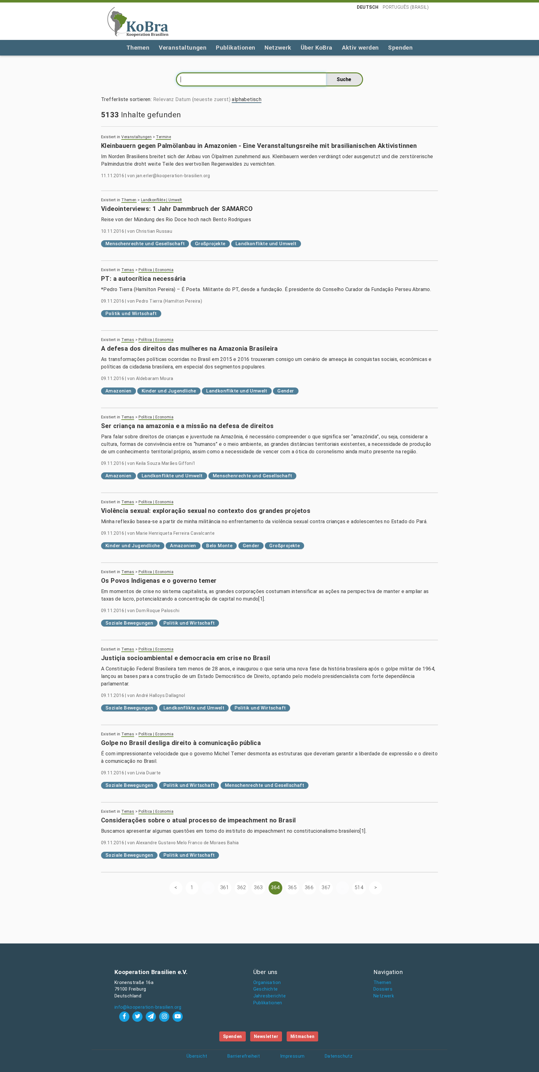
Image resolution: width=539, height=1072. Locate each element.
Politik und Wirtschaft (131, 313)
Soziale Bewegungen (129, 623)
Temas (127, 270)
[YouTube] (177, 1016)
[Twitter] (138, 1016)
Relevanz (163, 99)
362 (241, 887)
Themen (137, 47)
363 (258, 887)
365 (292, 887)
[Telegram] (151, 1016)
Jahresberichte (269, 996)
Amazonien (118, 391)
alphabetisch (246, 99)
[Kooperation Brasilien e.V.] (137, 21)
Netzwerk (278, 47)
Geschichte (265, 989)
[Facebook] (125, 1016)
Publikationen (235, 47)
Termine (163, 137)
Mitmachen (302, 1036)
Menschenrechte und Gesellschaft (145, 243)
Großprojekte (210, 243)
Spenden (400, 47)
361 (224, 887)
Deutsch (368, 7)
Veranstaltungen (182, 47)
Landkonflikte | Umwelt (161, 200)
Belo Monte (219, 545)
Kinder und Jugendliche (169, 391)
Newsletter (266, 1036)
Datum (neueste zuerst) (203, 99)
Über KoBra (317, 47)
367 (326, 887)
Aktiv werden (360, 47)
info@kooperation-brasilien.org (148, 1007)
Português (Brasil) (406, 7)
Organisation (267, 982)
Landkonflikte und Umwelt (266, 243)
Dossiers (382, 989)
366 (309, 887)
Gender (285, 391)
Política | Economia (155, 270)
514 (359, 887)
